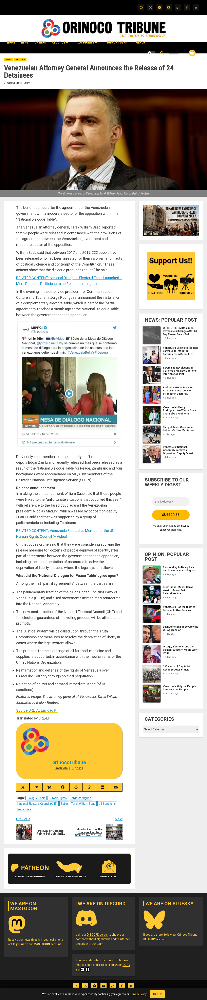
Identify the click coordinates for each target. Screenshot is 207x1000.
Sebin (64, 803)
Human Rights (58, 798)
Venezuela (24, 809)
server (97, 934)
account (47, 944)
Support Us (115, 42)
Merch (140, 42)
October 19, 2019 (18, 83)
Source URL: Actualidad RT (37, 710)
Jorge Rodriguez (80, 798)
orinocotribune (69, 762)
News (25, 42)
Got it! (157, 994)
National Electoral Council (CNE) (37, 803)
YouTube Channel (186, 53)
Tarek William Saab (83, 803)
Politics (20, 59)
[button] (162, 53)
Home (11, 42)
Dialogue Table (36, 798)
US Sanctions (107, 803)
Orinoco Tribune (116, 960)
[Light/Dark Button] (151, 53)
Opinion (40, 42)
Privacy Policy (138, 994)
